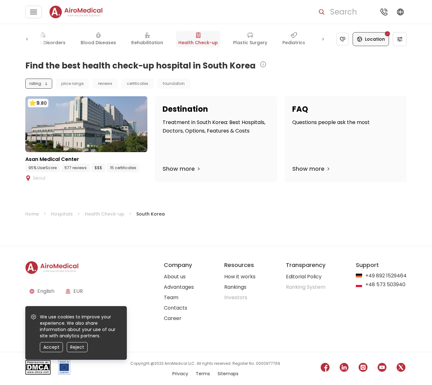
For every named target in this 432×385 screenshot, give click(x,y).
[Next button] (323, 39)
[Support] (384, 12)
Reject (77, 347)
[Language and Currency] (400, 12)
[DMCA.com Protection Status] (38, 368)
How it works (240, 276)
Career (173, 318)
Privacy (180, 373)
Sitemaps (228, 373)
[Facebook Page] (325, 368)
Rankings (235, 287)
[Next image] (99, 146)
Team (171, 297)
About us (175, 276)
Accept (51, 347)
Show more (179, 169)
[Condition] (342, 39)
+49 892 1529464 (386, 276)
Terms (203, 373)
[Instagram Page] (363, 368)
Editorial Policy (304, 276)
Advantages (179, 287)
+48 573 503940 (385, 284)
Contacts (175, 307)
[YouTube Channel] (382, 368)
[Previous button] (27, 39)
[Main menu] (33, 12)
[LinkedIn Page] (344, 368)
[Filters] (400, 39)
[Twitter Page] (401, 368)
